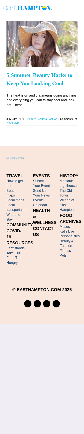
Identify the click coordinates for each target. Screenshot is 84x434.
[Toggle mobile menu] (79, 8)
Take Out (13, 253)
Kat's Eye (67, 231)
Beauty (31, 54)
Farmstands (15, 248)
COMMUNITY (19, 224)
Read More (13, 122)
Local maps (15, 200)
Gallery (48, 35)
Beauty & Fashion (46, 54)
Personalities (70, 236)
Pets (63, 255)
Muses (65, 226)
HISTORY (69, 175)
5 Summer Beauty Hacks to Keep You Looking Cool (35, 35)
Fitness (65, 251)
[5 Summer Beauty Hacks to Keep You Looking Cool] (42, 44)
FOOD (66, 215)
